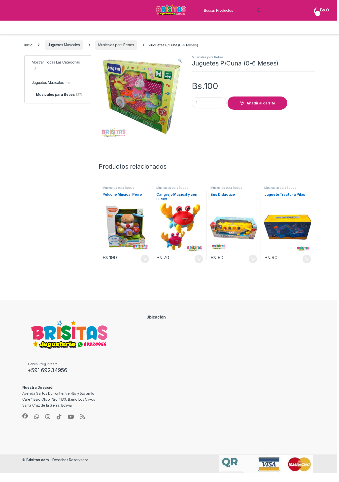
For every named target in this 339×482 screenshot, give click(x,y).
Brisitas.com (37, 460)
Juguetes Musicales (64, 45)
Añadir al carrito (260, 103)
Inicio (28, 45)
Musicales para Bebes (116, 45)
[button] (180, 61)
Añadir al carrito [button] (144, 259)
